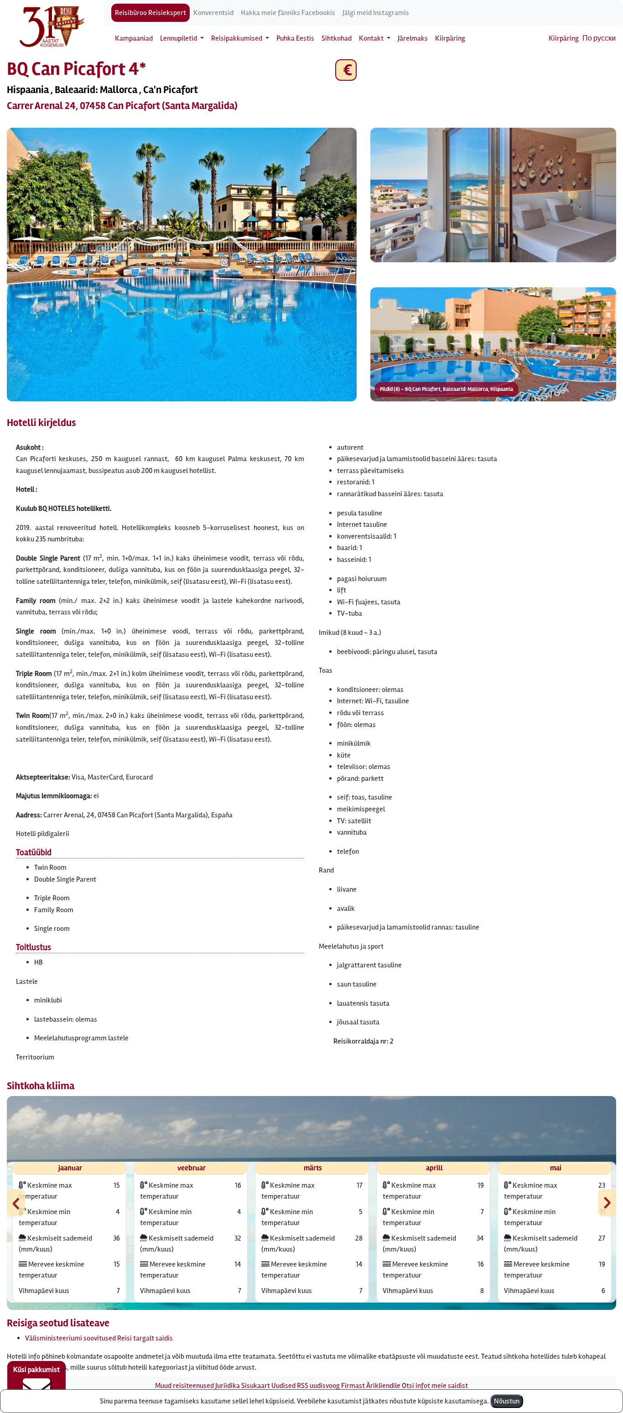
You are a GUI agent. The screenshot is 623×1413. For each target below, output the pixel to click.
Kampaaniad (134, 38)
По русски (599, 38)
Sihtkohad (337, 38)
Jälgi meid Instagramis (376, 12)
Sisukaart (255, 1385)
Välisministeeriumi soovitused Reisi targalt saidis (99, 1338)
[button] (182, 264)
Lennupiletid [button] (179, 38)
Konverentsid (213, 12)
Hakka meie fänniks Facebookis (288, 12)
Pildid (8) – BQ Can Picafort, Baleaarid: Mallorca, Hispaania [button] (446, 389)
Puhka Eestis (295, 38)
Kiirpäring (450, 38)
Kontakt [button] (372, 38)
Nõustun (506, 1401)
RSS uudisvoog (318, 1385)
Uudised (283, 1385)
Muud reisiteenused (184, 1385)
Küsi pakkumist (36, 1369)
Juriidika (227, 1385)
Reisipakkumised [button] (237, 38)
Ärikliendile (383, 1385)
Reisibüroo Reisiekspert (150, 12)
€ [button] (346, 70)
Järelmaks (413, 38)
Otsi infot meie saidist (435, 1385)
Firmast (353, 1385)
